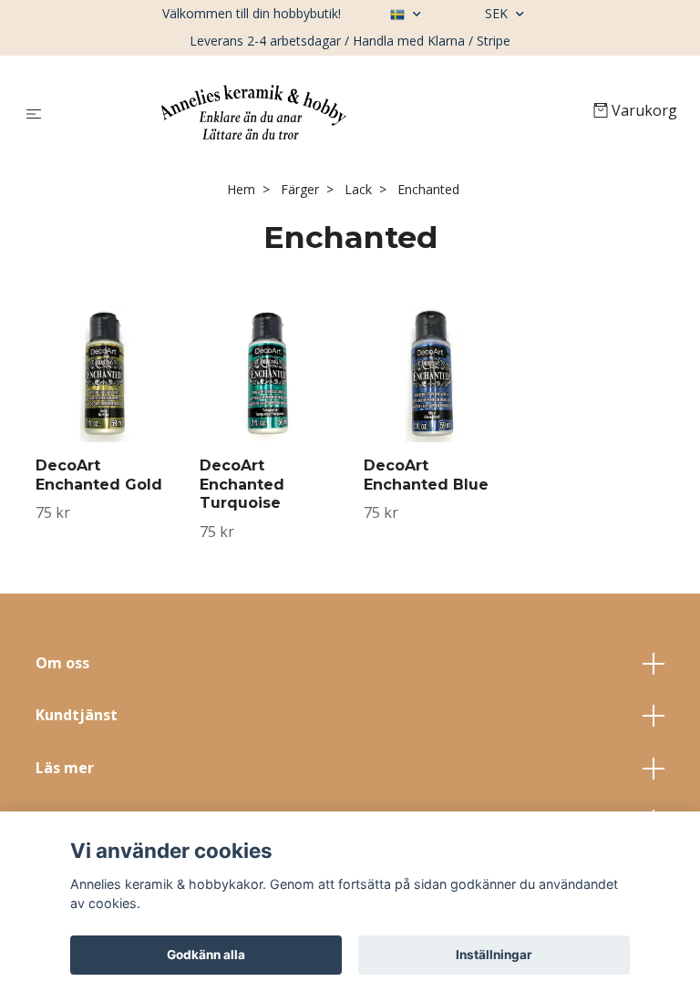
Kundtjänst (77, 715)
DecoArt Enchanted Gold (99, 475)
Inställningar (494, 954)
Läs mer (65, 768)
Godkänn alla (206, 954)
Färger (300, 189)
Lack (358, 189)
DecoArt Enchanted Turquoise (242, 484)
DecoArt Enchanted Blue (426, 475)
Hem (241, 189)
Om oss (62, 663)
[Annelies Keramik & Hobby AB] (321, 112)
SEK (498, 13)
